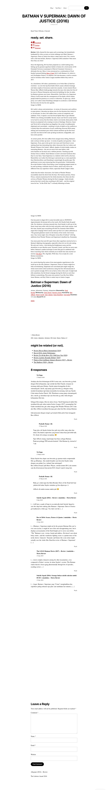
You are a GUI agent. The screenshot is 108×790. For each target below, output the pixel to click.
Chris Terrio (48, 292)
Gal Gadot (67, 295)
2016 (32, 338)
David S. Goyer (57, 292)
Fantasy (59, 338)
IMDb (32, 301)
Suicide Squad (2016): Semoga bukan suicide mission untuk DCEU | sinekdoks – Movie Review (57, 576)
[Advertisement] (54, 199)
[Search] (86, 8)
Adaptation (41, 338)
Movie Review (36, 335)
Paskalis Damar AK (45, 424)
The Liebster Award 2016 (39, 776)
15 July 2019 (40, 522)
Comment (34, 712)
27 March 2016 (41, 377)
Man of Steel (50, 73)
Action (36, 338)
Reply (75, 419)
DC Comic (53, 338)
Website (33, 754)
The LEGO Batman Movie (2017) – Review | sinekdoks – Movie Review (56, 552)
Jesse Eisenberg (58, 295)
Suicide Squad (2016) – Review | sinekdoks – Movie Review (56, 498)
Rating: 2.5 (64, 338)
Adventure (47, 338)
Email (33, 745)
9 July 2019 (40, 500)
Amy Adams (49, 295)
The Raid (39, 254)
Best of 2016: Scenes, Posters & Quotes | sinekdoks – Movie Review (57, 518)
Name (33, 736)
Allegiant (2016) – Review (39, 772)
